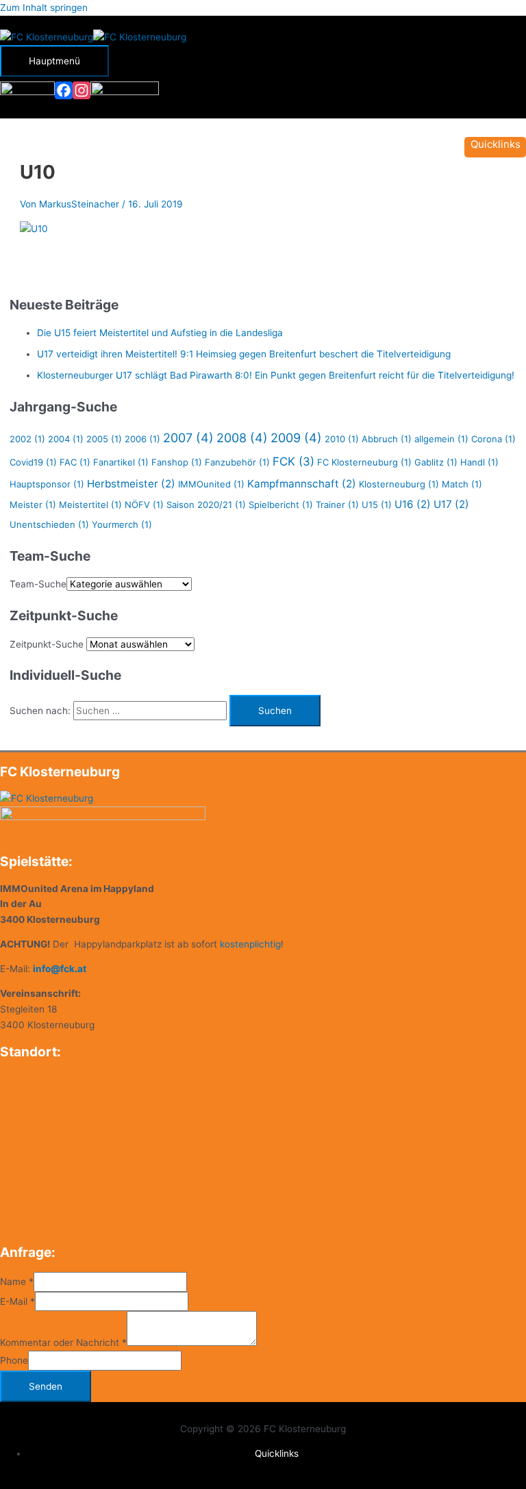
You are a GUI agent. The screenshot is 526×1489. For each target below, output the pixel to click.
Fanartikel (121, 462)
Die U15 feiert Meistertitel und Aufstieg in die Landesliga (160, 332)
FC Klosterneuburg (364, 462)
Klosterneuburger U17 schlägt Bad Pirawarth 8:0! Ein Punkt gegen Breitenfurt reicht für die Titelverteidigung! (275, 375)
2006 (142, 438)
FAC (75, 462)
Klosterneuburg (399, 484)
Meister (33, 504)
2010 (342, 438)
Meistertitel (90, 504)
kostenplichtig (250, 944)
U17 (451, 504)
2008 (242, 438)
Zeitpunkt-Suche (47, 644)
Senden (45, 1386)
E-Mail (17, 1301)
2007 (188, 438)
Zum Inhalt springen (44, 7)
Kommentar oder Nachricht (63, 1342)
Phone (14, 1360)
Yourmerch (122, 524)
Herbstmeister (131, 483)
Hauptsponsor (47, 484)
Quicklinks (277, 1453)
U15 (377, 504)
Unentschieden (49, 524)
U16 (412, 504)
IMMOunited (211, 484)
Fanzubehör (237, 462)
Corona (493, 438)
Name (17, 1281)
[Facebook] (64, 90)
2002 (27, 438)
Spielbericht (281, 504)
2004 (66, 438)
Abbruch (387, 438)
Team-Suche (38, 583)
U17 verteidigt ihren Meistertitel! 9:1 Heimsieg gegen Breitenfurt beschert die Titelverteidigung (244, 353)
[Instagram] (81, 90)
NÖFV (144, 504)
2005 (104, 438)
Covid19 (33, 462)
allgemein (441, 438)
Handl (479, 462)
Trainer (337, 504)
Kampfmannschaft (301, 483)
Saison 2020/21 (206, 504)
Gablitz (436, 462)
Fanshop (176, 462)
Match (462, 484)
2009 (296, 438)
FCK (293, 461)
